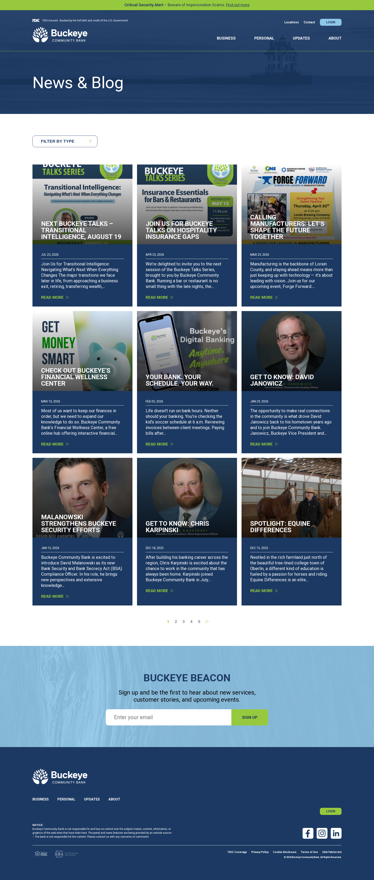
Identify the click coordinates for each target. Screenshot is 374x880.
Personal (264, 38)
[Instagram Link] (322, 833)
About (335, 38)
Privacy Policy (260, 852)
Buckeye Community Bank (59, 34)
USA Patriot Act (332, 852)
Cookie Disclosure (285, 852)
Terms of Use (309, 852)
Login (330, 22)
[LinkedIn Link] (336, 833)
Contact (309, 22)
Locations (291, 22)
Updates (301, 38)
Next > (206, 621)
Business (226, 38)
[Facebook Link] (308, 833)
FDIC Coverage (237, 852)
